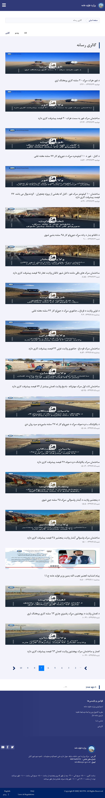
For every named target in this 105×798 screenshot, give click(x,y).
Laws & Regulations (26, 794)
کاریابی (100, 726)
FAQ (32, 791)
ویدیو (17, 33)
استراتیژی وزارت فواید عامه (93, 706)
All (25, 33)
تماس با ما (99, 721)
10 (20, 668)
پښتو (4, 794)
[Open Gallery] (52, 63)
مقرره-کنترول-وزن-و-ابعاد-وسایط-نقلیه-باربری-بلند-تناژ (89, 713)
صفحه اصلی (93, 20)
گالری (7, 33)
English (7, 791)
